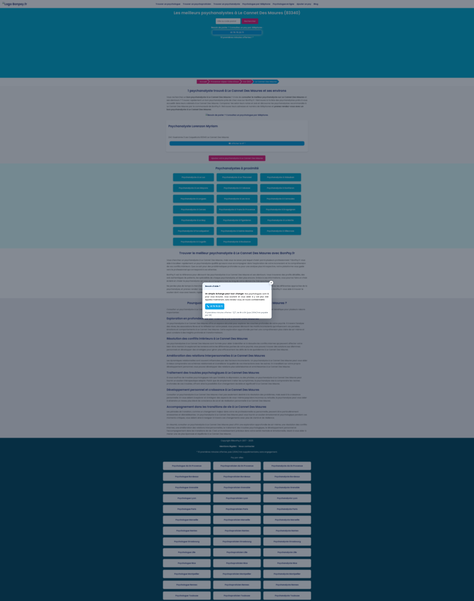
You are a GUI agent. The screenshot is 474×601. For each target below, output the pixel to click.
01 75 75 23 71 (216, 306)
